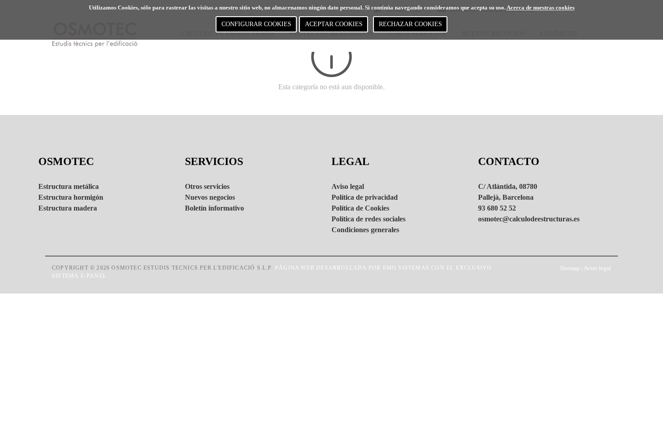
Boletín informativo (214, 208)
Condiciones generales (365, 230)
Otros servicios (207, 186)
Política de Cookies (360, 208)
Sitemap (570, 268)
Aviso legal (348, 186)
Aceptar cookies (334, 24)
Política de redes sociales (368, 219)
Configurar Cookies (256, 24)
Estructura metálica (68, 186)
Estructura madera (67, 208)
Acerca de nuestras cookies (540, 7)
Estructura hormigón (70, 197)
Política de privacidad (365, 197)
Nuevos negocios (210, 197)
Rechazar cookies (410, 24)
